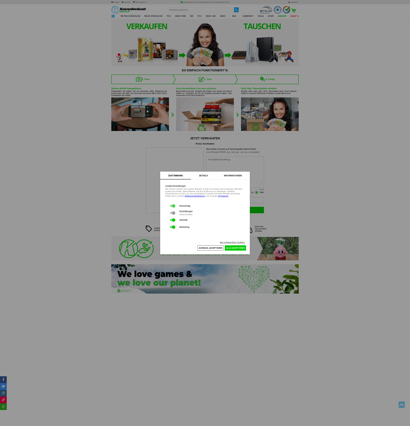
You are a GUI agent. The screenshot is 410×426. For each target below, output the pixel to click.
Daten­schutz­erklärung (195, 196)
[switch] (172, 206)
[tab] (175, 175)
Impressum (223, 196)
